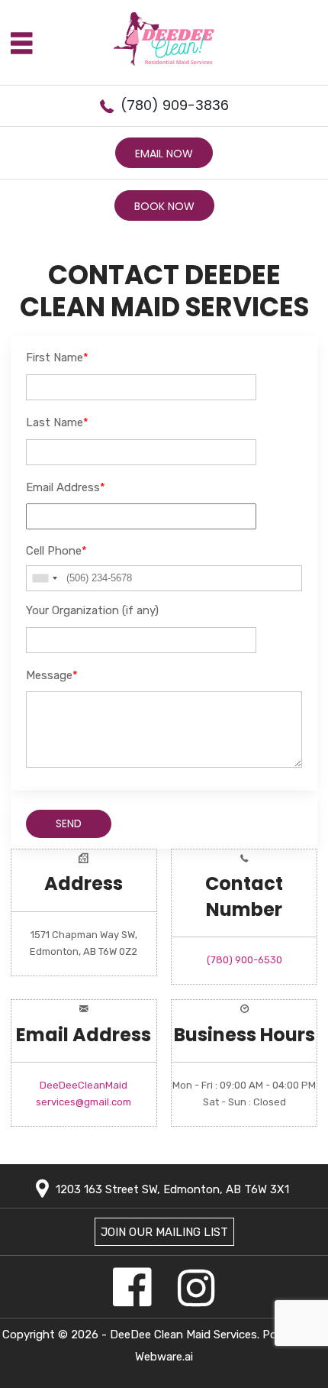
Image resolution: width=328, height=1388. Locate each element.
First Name (57, 357)
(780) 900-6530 (244, 960)
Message (52, 675)
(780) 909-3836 (175, 105)
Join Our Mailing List (164, 1232)
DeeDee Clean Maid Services (183, 1334)
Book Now (164, 206)
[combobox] (44, 578)
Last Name (57, 422)
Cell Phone (56, 551)
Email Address (65, 487)
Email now (164, 153)
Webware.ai (164, 1357)
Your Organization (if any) (92, 610)
